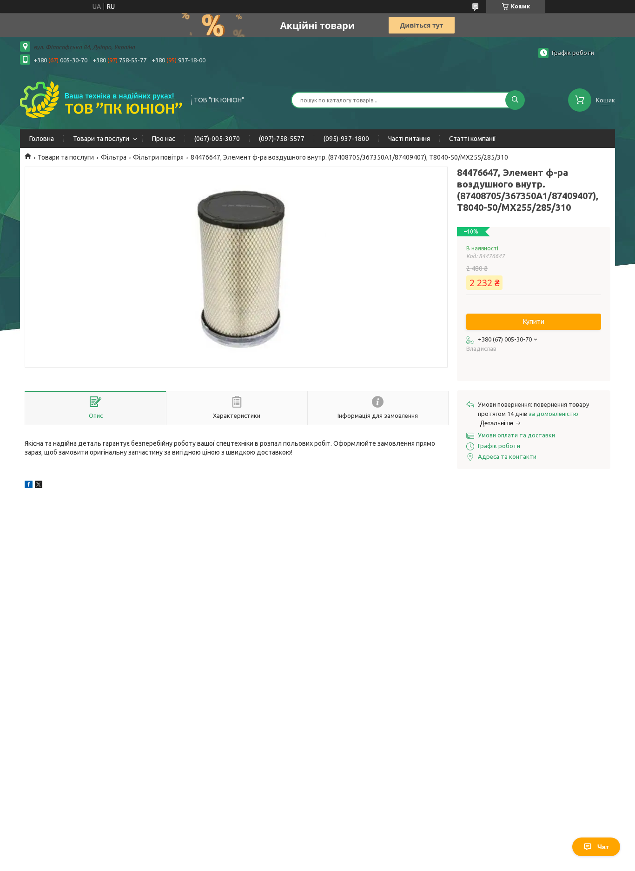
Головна (41, 138)
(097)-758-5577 (281, 138)
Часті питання (409, 138)
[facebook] (29, 485)
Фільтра (113, 157)
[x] (38, 485)
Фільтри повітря (158, 157)
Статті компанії (472, 138)
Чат (603, 847)
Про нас (163, 138)
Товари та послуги (101, 138)
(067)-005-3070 (217, 138)
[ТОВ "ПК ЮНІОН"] (101, 99)
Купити (533, 321)
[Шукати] (515, 100)
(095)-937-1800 (346, 138)
